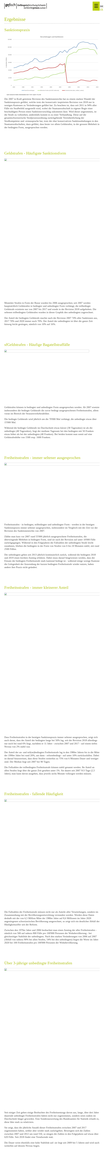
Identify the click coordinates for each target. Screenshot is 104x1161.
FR (101, 9)
